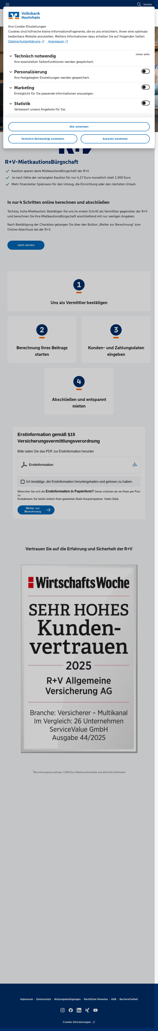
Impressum (56, 41)
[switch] (146, 71)
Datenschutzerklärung (24, 41)
